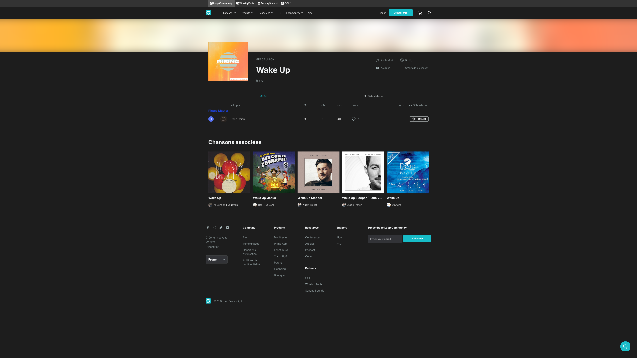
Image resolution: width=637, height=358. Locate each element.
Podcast (310, 250)
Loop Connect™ (294, 12)
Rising (259, 80)
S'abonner (417, 238)
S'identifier (212, 246)
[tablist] (318, 96)
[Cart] (420, 13)
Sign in (382, 12)
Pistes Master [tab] (375, 96)
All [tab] (265, 96)
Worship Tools (313, 284)
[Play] (211, 119)
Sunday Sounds (314, 290)
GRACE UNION (265, 59)
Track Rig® (280, 256)
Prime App (280, 243)
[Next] (426, 172)
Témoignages (251, 243)
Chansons (227, 12)
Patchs (278, 262)
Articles (310, 243)
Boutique (279, 275)
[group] (419, 119)
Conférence (312, 237)
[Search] (429, 13)
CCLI (308, 278)
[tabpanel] (318, 114)
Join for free (400, 12)
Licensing (280, 268)
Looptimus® (281, 250)
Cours (309, 256)
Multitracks (280, 237)
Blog (245, 237)
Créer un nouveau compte (216, 239)
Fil (280, 12)
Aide (310, 12)
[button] (213, 119)
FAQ (339, 243)
